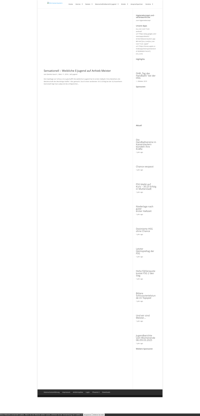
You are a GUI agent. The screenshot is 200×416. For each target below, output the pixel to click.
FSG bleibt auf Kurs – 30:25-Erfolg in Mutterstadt (146, 186)
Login (88, 392)
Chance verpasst (145, 166)
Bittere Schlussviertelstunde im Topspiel (146, 295)
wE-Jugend (73, 74)
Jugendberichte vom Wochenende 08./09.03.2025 (145, 338)
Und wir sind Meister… (143, 316)
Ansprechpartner (137, 4)
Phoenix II (95, 392)
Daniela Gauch (52, 74)
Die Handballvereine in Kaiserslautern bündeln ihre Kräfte (146, 144)
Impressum (66, 392)
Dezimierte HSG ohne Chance (144, 230)
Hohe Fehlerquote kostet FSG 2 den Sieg (145, 273)
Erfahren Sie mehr (98, 415)
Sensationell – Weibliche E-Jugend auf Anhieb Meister (77, 71)
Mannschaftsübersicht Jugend (105, 4)
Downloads (106, 392)
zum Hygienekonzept (143, 20)
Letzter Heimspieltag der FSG (145, 251)
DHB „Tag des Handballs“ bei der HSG (146, 75)
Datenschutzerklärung (52, 392)
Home (71, 4)
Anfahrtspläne (78, 392)
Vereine (148, 4)
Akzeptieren (87, 415)
